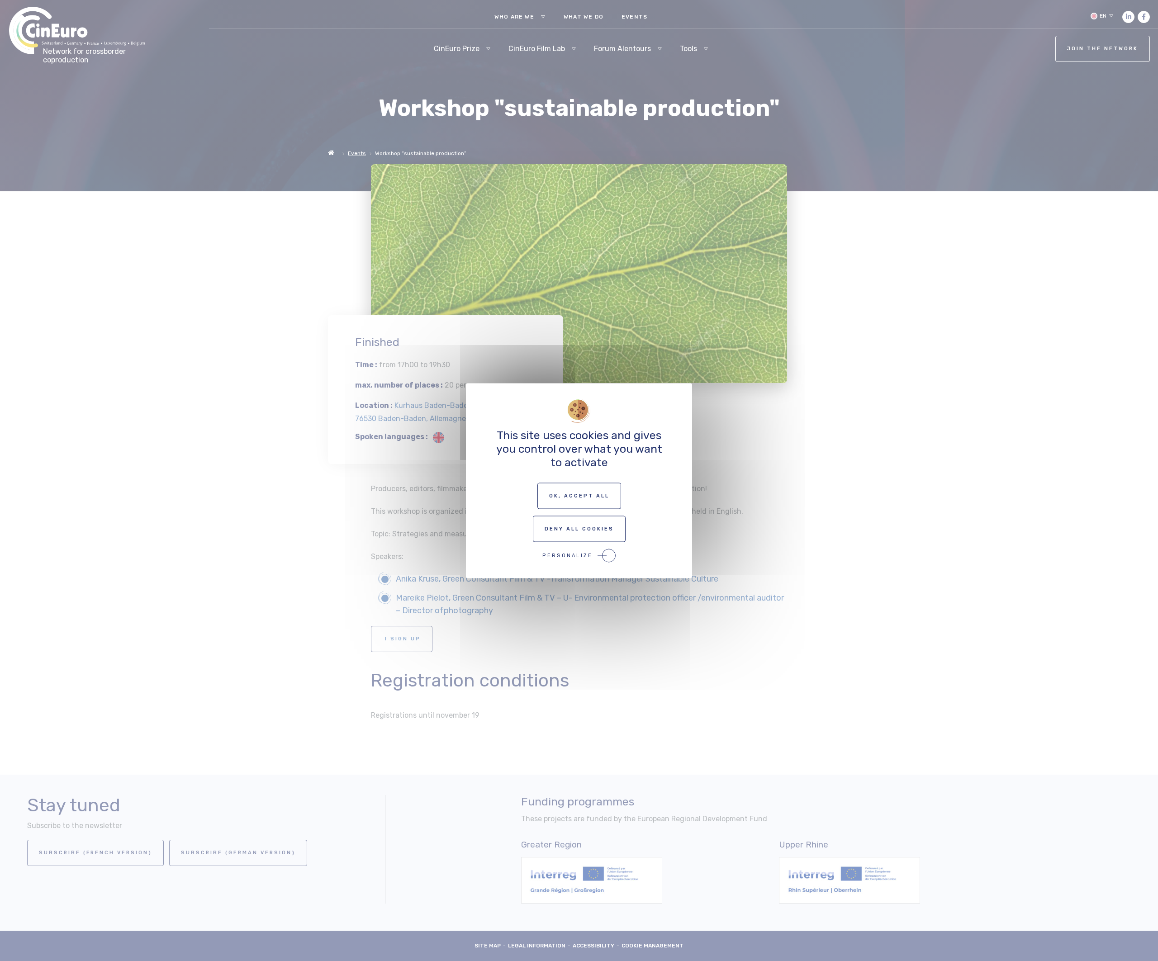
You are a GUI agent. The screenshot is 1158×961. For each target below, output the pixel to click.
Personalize (567, 555)
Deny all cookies (579, 528)
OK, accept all (579, 495)
